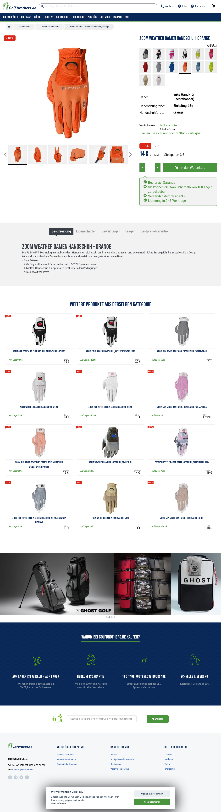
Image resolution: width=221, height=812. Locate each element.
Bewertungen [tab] (110, 231)
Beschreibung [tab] (61, 231)
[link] (144, 673)
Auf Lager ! (169, 125)
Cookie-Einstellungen (152, 793)
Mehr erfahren (58, 803)
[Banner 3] (112, 617)
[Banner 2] (109, 617)
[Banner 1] (106, 617)
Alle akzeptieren (152, 802)
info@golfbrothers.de (23, 769)
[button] (8, 92)
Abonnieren (157, 719)
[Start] (10, 26)
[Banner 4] (114, 617)
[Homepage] (19, 6)
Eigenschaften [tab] (86, 231)
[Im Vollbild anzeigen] (8, 47)
